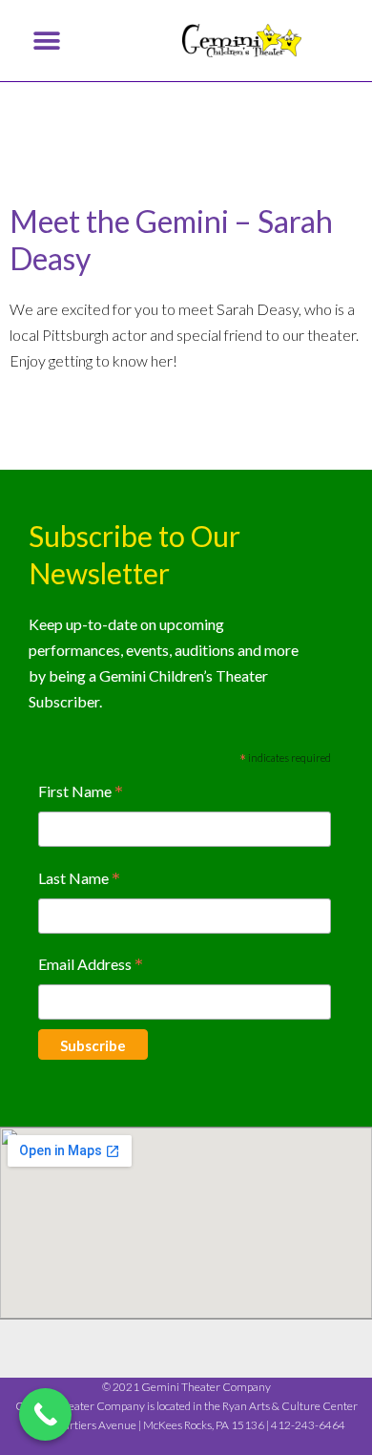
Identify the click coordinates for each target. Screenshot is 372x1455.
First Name (80, 793)
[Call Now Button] (45, 1414)
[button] (46, 40)
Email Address (90, 966)
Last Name (79, 880)
